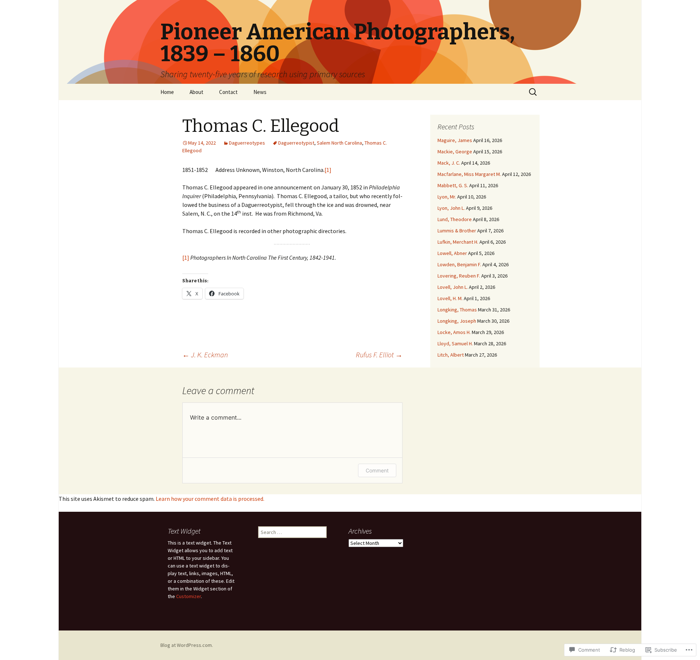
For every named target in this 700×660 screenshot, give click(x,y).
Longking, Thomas (457, 309)
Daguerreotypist (296, 143)
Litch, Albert (451, 354)
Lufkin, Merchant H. (458, 242)
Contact (228, 92)
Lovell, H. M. (450, 298)
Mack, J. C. (449, 163)
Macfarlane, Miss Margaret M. (469, 174)
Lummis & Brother (457, 230)
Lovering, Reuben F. (459, 275)
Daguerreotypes (247, 143)
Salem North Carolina (339, 143)
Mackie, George (455, 151)
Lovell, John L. (453, 287)
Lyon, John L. (451, 208)
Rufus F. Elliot (379, 354)
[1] (327, 169)
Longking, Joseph (457, 321)
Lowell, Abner (452, 253)
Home (167, 92)
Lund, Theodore (455, 219)
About (196, 92)
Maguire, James (455, 140)
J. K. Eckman (205, 354)
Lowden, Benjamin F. (459, 264)
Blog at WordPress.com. (186, 645)
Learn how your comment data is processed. (210, 498)
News (260, 92)
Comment (377, 470)
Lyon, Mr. (447, 196)
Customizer (188, 596)
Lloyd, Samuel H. (455, 343)
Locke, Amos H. (454, 332)
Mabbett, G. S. (453, 185)
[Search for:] (533, 92)
